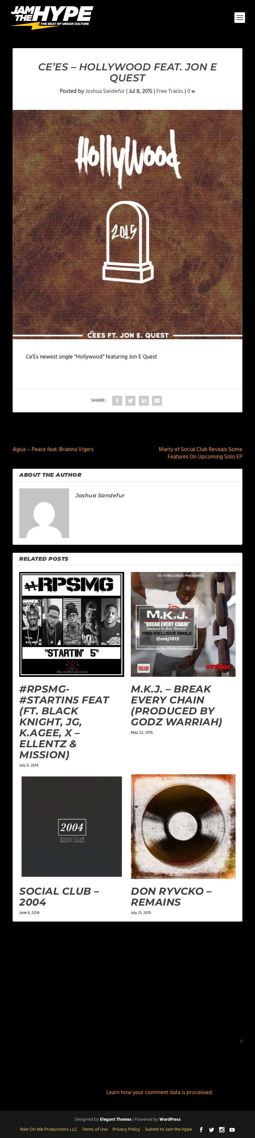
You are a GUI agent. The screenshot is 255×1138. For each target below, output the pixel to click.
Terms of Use (95, 1129)
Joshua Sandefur (105, 91)
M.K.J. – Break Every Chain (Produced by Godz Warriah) (176, 705)
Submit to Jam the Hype (168, 1129)
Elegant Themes (115, 1119)
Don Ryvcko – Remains (171, 896)
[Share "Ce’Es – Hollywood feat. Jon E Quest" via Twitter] (130, 400)
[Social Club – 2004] (71, 826)
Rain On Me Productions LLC (48, 1129)
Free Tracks (169, 91)
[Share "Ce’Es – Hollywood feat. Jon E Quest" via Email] (157, 400)
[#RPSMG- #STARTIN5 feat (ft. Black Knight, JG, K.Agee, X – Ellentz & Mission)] (71, 624)
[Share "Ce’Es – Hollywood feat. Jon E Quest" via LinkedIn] (143, 400)
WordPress (170, 1119)
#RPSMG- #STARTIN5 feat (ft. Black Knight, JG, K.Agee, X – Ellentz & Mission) (64, 722)
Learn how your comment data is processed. (159, 1092)
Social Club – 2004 (59, 896)
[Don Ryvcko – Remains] (183, 826)
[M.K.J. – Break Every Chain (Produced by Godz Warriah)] (183, 624)
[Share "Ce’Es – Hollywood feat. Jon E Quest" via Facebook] (117, 400)
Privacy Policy (126, 1129)
